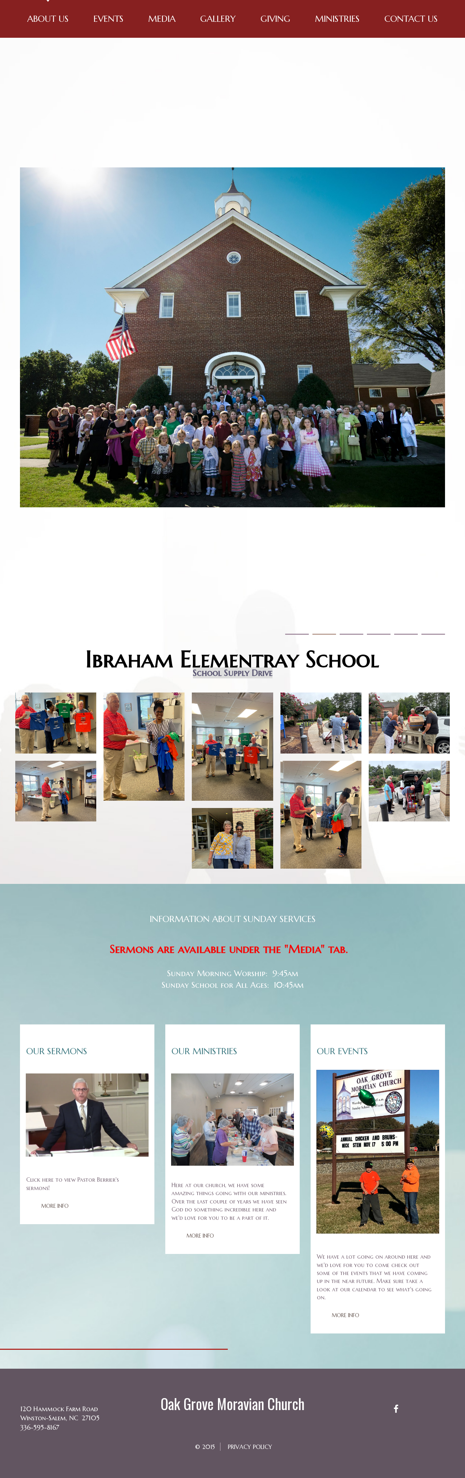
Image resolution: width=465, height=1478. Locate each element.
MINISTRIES (337, 18)
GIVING (275, 18)
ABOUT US (48, 18)
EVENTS (108, 18)
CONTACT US (411, 18)
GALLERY (218, 18)
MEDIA (161, 18)
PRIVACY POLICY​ (250, 1446)
